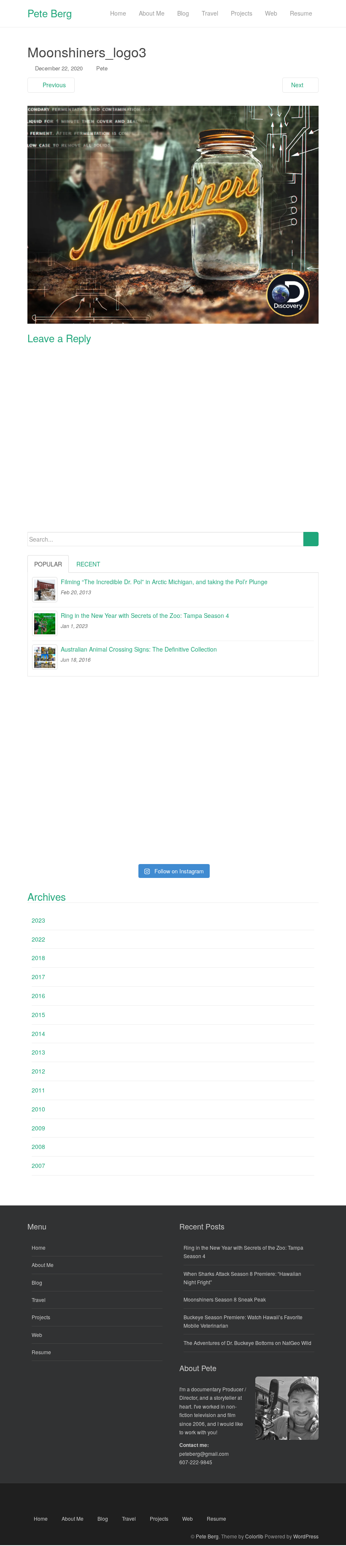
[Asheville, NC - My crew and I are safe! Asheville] (271, 716)
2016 (38, 995)
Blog (37, 1282)
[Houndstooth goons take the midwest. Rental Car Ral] (271, 830)
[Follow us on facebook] (125, 1498)
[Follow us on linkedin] (197, 1498)
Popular (48, 564)
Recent (88, 564)
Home (39, 1247)
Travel (39, 1299)
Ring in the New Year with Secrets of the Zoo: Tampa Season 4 (145, 615)
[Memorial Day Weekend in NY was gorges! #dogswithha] (173, 830)
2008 (38, 1146)
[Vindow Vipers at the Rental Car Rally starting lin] (271, 773)
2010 (38, 1109)
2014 (38, 1033)
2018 (38, 957)
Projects (41, 1317)
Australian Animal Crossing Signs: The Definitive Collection (139, 649)
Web (37, 1334)
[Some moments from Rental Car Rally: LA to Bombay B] (173, 773)
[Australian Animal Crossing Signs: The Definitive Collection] (44, 657)
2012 (38, 1071)
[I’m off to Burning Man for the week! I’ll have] (74, 773)
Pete (102, 68)
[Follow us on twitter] (149, 1498)
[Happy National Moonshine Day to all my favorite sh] (74, 830)
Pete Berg (49, 12)
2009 (38, 1128)
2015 (38, 1014)
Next (298, 85)
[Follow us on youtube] (173, 1498)
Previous (53, 85)
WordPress (306, 1536)
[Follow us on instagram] (221, 1498)
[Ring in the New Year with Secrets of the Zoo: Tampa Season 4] (44, 623)
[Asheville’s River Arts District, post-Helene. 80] (173, 716)
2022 (38, 939)
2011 (38, 1090)
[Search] (311, 539)
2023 (38, 920)
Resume (41, 1351)
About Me (43, 1264)
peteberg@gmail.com (204, 1453)
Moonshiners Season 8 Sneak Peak (225, 1299)
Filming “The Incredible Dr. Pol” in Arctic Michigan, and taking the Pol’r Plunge (164, 581)
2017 (38, 976)
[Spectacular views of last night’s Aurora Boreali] (74, 716)
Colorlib (254, 1536)
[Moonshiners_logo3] (173, 213)
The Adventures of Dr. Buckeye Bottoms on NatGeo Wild (247, 1342)
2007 (38, 1165)
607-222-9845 (195, 1461)
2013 (38, 1052)
